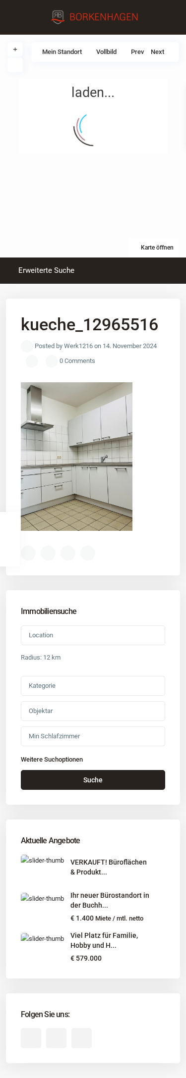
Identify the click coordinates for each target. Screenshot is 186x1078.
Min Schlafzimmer (54, 736)
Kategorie (42, 685)
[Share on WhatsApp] (68, 553)
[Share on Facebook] (28, 553)
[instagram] (81, 1038)
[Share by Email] (87, 553)
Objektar (41, 711)
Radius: (41, 657)
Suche (93, 780)
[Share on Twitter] (48, 553)
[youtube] (56, 1038)
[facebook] (31, 1038)
